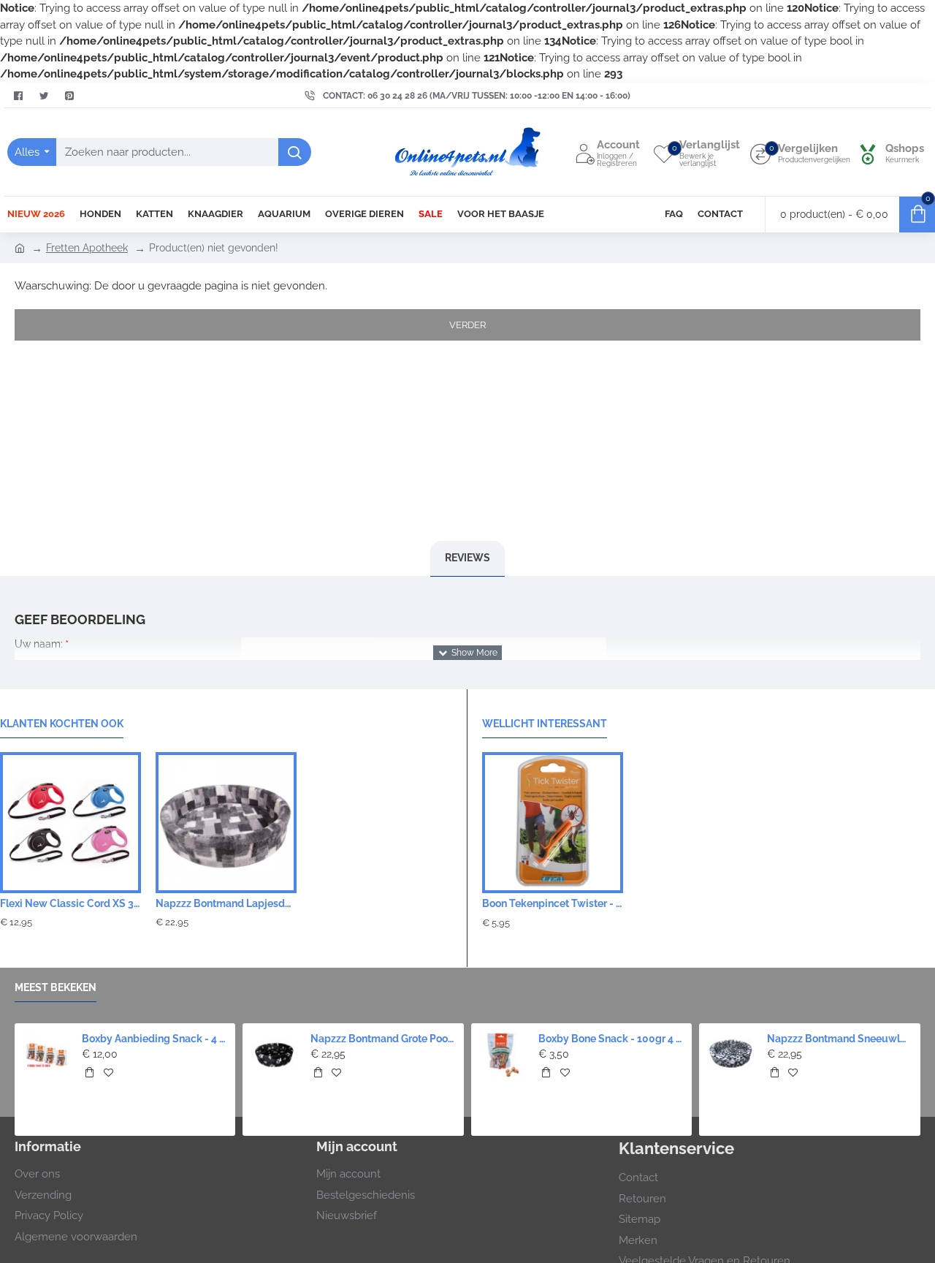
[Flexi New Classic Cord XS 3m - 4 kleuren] (70, 822)
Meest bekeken (55, 987)
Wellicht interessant (544, 723)
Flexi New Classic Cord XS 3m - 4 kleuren (70, 903)
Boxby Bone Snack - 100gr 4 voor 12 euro (610, 1038)
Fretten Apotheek (87, 248)
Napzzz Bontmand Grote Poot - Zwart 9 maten (382, 1038)
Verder (467, 324)
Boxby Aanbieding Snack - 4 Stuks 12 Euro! (154, 1038)
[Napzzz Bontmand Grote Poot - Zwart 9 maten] (274, 1054)
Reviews (467, 558)
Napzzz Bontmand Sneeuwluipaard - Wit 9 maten (839, 1038)
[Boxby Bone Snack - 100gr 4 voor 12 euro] (502, 1054)
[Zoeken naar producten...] (294, 152)
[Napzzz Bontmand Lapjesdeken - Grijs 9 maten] (226, 822)
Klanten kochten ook (61, 723)
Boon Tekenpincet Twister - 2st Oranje (552, 903)
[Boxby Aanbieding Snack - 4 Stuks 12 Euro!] (46, 1054)
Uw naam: (39, 644)
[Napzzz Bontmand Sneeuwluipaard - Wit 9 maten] (730, 1054)
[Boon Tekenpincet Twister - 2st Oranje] (552, 822)
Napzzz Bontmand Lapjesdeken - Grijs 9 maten (226, 903)
